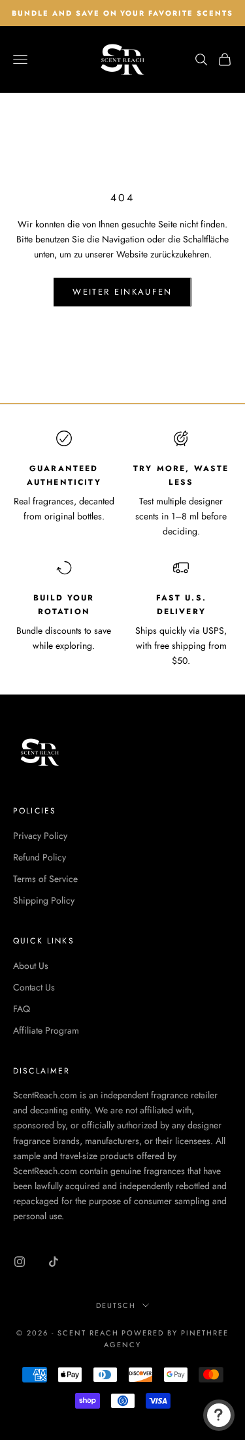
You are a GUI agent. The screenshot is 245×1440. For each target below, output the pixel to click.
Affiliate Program (46, 1030)
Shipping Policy (43, 900)
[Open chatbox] (219, 1415)
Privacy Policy (40, 835)
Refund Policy (39, 857)
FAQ (21, 1008)
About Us (30, 965)
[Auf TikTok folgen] (53, 1261)
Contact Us (34, 987)
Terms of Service (45, 878)
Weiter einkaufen (122, 292)
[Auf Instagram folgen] (19, 1261)
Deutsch (116, 1305)
